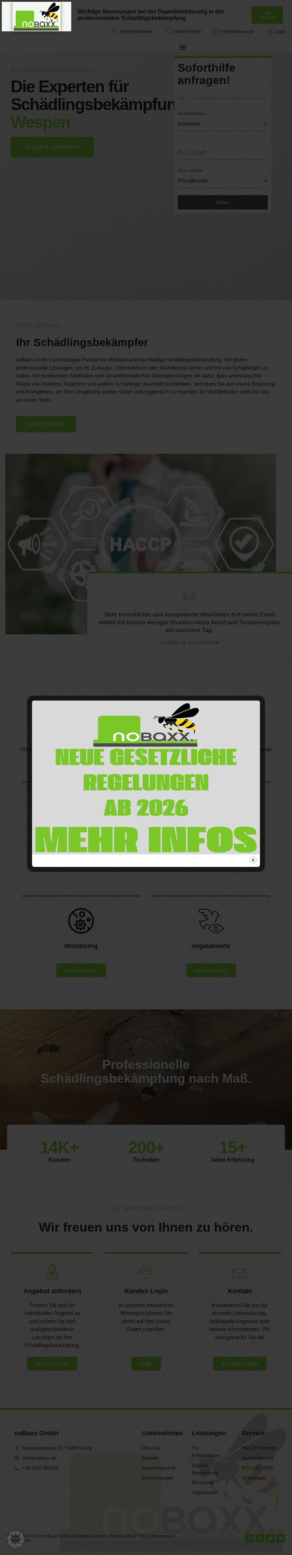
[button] (15, 1539)
